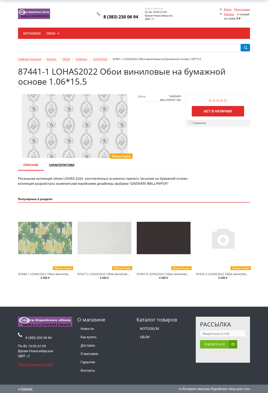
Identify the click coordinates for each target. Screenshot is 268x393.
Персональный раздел (35, 364)
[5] (225, 100)
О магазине (89, 353)
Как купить (89, 336)
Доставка (88, 345)
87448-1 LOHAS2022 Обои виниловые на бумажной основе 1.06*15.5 (67, 274)
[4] (221, 100)
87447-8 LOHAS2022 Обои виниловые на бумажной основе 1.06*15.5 (186, 274)
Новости (87, 328)
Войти (227, 9)
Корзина (229, 14)
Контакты (88, 370)
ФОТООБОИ (149, 328)
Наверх (26, 388)
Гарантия (88, 362)
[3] (217, 100)
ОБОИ (145, 336)
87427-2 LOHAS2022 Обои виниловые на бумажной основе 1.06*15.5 (126, 274)
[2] (214, 100)
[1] (210, 100)
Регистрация (242, 9)
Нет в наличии (218, 111)
